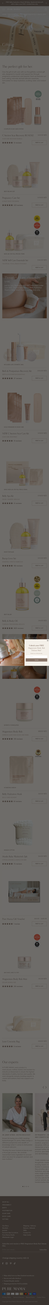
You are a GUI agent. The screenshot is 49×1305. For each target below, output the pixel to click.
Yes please (36, 659)
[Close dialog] (47, 640)
